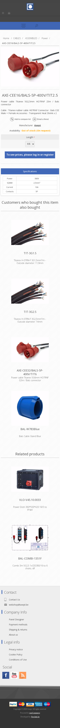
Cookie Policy (15, 654)
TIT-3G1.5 (30, 253)
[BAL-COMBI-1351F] (30, 538)
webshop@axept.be (18, 604)
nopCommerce (34, 713)
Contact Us (14, 599)
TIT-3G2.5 (30, 312)
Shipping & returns (18, 629)
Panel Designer (16, 619)
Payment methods (18, 624)
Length (30, 137)
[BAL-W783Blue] (30, 408)
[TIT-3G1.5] (30, 232)
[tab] (30, 171)
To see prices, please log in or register (30, 154)
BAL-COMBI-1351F (30, 558)
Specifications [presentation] (30, 171)
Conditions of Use (18, 659)
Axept (37, 125)
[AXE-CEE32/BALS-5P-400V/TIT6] (30, 350)
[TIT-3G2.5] (30, 291)
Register (3, 13)
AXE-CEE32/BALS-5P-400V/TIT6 (30, 372)
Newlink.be (35, 717)
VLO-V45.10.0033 (30, 500)
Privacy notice (16, 649)
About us (13, 634)
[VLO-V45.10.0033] (30, 479)
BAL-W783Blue (30, 429)
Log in (9, 13)
